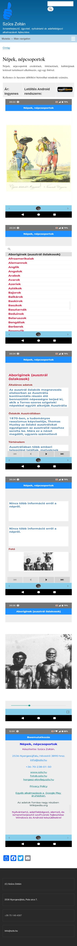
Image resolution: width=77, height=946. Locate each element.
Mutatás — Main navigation (16, 38)
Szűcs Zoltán (14, 23)
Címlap (6, 47)
